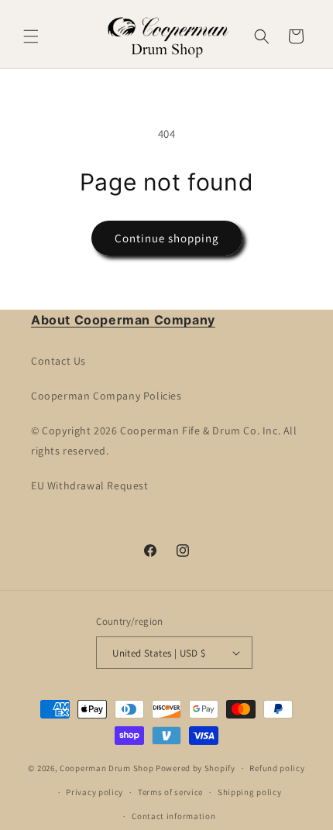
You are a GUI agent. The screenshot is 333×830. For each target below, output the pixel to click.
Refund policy (276, 768)
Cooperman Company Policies (106, 396)
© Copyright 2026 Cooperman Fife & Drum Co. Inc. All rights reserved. (164, 440)
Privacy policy (94, 792)
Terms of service (170, 792)
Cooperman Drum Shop (106, 768)
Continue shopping (167, 238)
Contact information (173, 816)
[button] (31, 36)
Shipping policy (250, 792)
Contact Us (58, 361)
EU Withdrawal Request (90, 485)
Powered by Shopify (195, 768)
